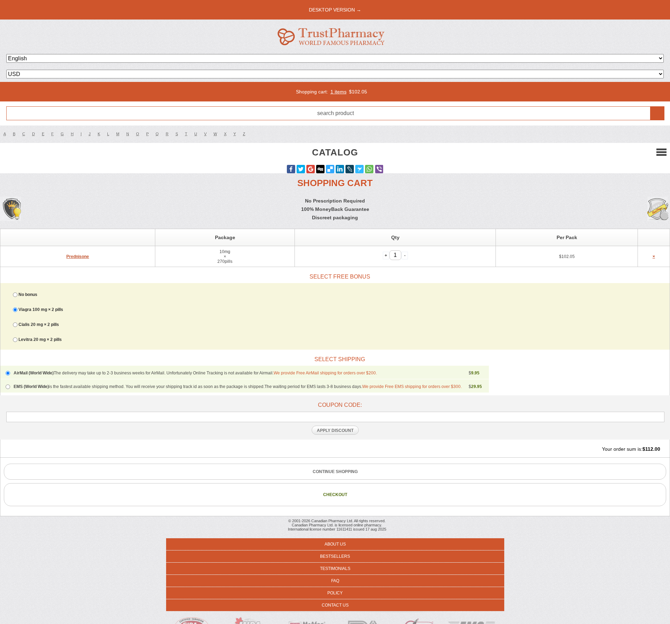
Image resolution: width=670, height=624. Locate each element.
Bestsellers (335, 556)
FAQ (335, 580)
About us (335, 544)
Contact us (335, 605)
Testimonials (335, 568)
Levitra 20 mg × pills (40, 339)
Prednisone (77, 256)
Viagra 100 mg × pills (40, 309)
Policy (335, 593)
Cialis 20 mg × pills (38, 324)
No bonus (27, 294)
